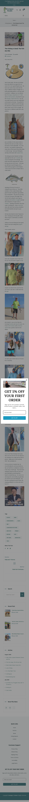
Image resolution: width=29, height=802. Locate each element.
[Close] (26, 380)
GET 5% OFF (14, 418)
